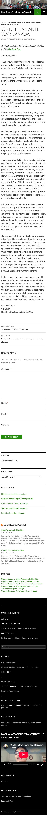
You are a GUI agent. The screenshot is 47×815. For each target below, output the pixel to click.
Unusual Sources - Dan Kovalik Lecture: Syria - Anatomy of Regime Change (20, 587)
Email (4, 414)
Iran (39, 23)
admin (17, 39)
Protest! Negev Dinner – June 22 (14, 503)
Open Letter (13, 691)
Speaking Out (7, 25)
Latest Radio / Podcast (15, 525)
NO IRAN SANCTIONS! (10, 700)
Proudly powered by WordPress (12, 812)
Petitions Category (13, 705)
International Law (28, 23)
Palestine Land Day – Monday (13, 513)
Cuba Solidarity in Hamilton (12, 550)
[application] (23, 754)
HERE (8, 672)
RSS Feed (5, 781)
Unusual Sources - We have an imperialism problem (22, 584)
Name (4, 403)
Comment (6, 369)
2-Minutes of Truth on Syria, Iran (14, 327)
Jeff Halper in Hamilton (10, 623)
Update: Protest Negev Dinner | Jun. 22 (17, 499)
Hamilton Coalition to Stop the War (17, 12)
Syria (16, 25)
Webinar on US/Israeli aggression (14, 508)
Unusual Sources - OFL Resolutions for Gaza (19, 591)
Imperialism (14, 23)
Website (5, 425)
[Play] (4, 764)
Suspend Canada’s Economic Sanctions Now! (19, 686)
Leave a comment (28, 39)
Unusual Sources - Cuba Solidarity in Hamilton (20, 581)
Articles (5, 23)
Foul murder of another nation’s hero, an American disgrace (21, 339)
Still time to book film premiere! (14, 494)
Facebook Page (7, 633)
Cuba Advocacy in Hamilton (12, 530)
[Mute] (38, 764)
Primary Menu (44, 12)
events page (32, 638)
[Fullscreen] (42, 764)
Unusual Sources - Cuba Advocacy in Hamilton (20, 579)
